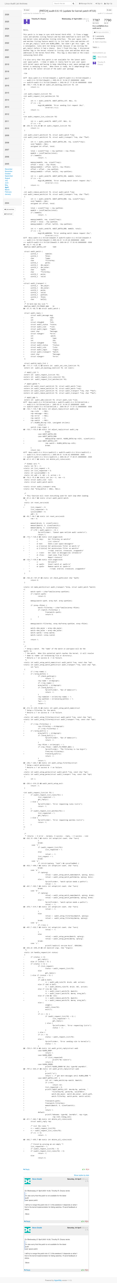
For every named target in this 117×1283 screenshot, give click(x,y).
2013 (7, 106)
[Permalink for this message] (88, 21)
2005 (7, 163)
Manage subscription (102, 32)
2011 (7, 121)
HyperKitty (58, 1280)
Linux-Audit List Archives (16, 3)
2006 (7, 156)
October (8, 173)
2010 (7, 128)
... (26, 1193)
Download (9, 214)
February (8, 192)
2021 (7, 50)
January (8, 194)
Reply (27, 1169)
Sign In (99, 3)
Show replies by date (81, 1175)
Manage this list (86, 3)
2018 (7, 71)
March (7, 189)
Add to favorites (100, 42)
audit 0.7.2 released (105, 13)
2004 (7, 203)
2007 (7, 149)
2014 (7, 99)
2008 (7, 142)
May (6, 185)
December (8, 169)
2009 (7, 135)
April (7, 187)
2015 (7, 92)
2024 (7, 28)
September (9, 176)
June (6, 183)
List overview (10, 209)
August (7, 178)
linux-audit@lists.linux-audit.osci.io (101, 27)
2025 (7, 21)
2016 (7, 85)
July (6, 180)
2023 (7, 35)
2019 (7, 64)
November (8, 171)
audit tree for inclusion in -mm (34, 13)
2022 (7, 42)
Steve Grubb (37, 1179)
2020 (7, 57)
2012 (7, 114)
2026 (7, 14)
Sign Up (109, 3)
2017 (7, 78)
